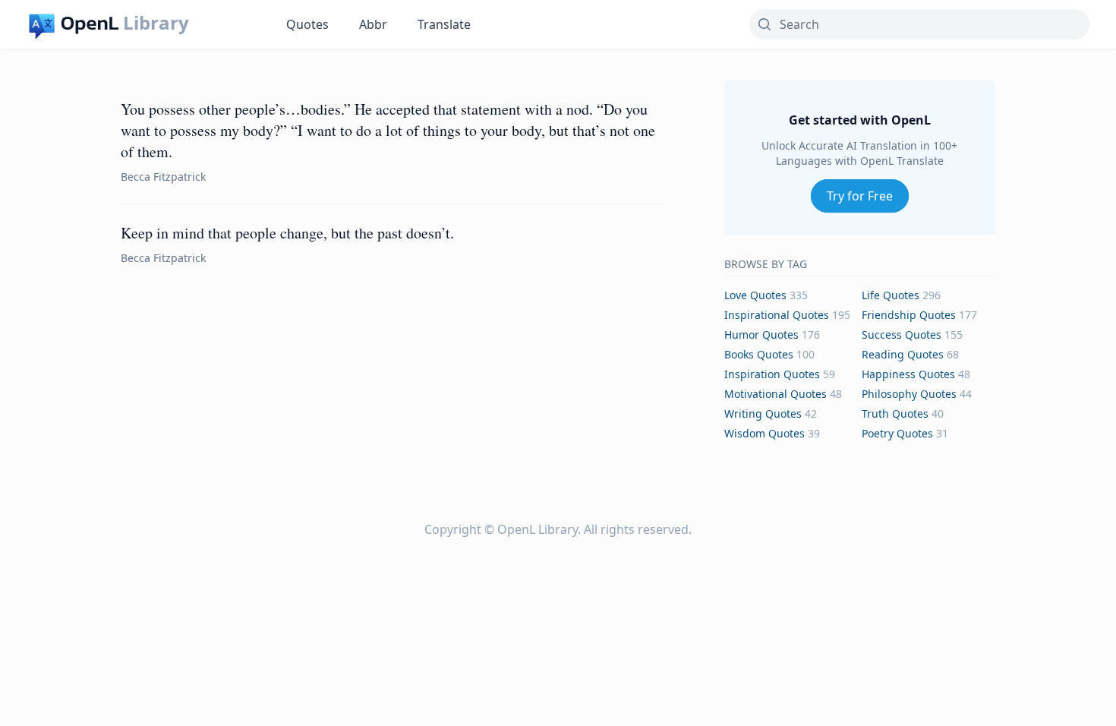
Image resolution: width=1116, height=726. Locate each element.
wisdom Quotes (764, 433)
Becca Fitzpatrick (163, 176)
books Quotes (758, 354)
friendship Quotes (909, 315)
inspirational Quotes (776, 315)
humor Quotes (761, 334)
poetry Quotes (897, 433)
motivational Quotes (775, 394)
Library (156, 23)
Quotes (307, 24)
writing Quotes (763, 413)
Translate (444, 24)
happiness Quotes (908, 374)
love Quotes (755, 295)
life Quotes (890, 295)
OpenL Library (537, 529)
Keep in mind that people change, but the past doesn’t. (287, 233)
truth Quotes (895, 413)
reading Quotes (903, 354)
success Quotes (901, 334)
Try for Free (860, 196)
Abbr (373, 24)
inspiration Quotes (772, 374)
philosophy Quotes (909, 394)
